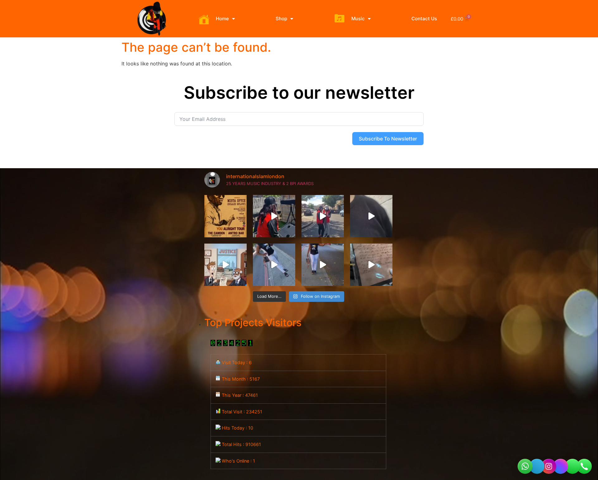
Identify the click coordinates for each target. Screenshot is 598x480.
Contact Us (424, 18)
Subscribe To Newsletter (388, 138)
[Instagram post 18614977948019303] (225, 216)
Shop (281, 18)
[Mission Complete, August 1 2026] (371, 216)
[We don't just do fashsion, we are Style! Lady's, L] (322, 216)
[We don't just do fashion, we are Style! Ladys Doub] (274, 216)
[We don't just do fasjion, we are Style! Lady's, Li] (274, 265)
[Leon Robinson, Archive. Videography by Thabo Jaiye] (371, 265)
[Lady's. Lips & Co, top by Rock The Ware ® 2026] (322, 265)
